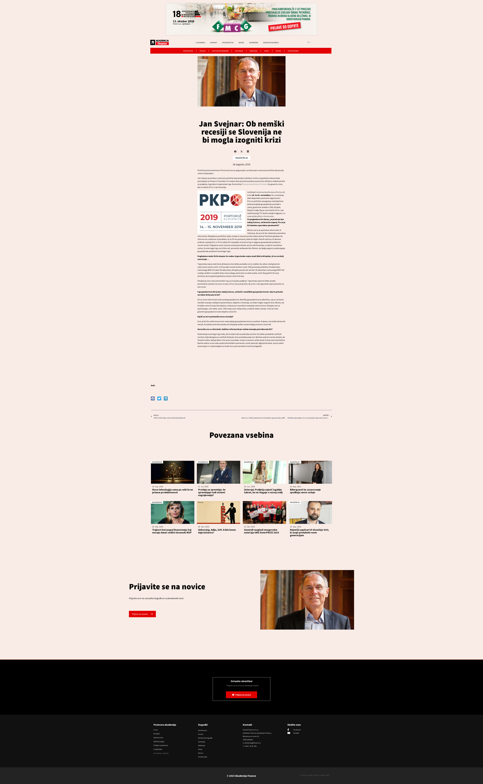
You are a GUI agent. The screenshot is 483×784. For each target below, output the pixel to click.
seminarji (239, 50)
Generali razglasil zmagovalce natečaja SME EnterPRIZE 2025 (261, 531)
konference (188, 50)
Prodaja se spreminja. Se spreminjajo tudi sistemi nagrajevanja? (212, 492)
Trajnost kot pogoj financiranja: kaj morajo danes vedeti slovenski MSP (172, 531)
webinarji (253, 50)
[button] (235, 151)
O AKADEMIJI (200, 42)
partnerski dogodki (220, 50)
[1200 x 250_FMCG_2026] (241, 34)
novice (278, 50)
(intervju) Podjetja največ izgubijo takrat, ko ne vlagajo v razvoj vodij (263, 491)
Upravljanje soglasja (160, 753)
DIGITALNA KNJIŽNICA (271, 42)
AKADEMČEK (253, 42)
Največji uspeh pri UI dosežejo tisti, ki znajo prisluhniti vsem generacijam (309, 532)
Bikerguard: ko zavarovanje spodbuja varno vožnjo (305, 491)
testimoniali (293, 50)
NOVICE (241, 42)
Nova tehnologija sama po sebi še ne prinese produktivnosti (172, 491)
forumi (203, 50)
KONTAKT (213, 42)
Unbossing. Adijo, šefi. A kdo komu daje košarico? (217, 531)
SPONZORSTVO (228, 42)
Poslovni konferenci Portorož (255, 184)
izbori (266, 50)
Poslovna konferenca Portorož (270, 192)
